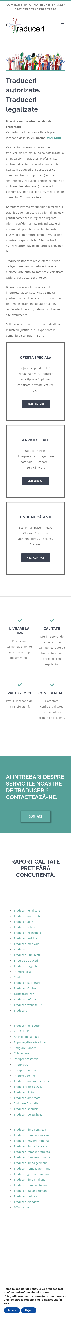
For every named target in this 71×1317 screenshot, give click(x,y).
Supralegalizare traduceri (31, 1042)
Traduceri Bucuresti (27, 955)
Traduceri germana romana (32, 1174)
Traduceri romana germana (32, 1168)
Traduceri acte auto (27, 1025)
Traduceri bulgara (26, 1196)
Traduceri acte (23, 922)
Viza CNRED (21, 1031)
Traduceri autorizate (27, 916)
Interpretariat (23, 972)
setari (7, 1303)
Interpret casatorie (26, 1059)
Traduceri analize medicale (32, 1081)
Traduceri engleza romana (31, 1141)
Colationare (21, 1053)
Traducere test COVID (28, 1087)
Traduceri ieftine (25, 999)
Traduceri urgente (26, 966)
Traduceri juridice (25, 938)
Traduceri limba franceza (30, 1146)
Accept (12, 1310)
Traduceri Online (25, 988)
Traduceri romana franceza (32, 1152)
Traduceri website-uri (28, 1005)
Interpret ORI (22, 1064)
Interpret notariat (25, 1070)
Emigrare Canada (25, 1048)
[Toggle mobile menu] (63, 22)
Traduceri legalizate (27, 910)
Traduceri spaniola (26, 1109)
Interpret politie (24, 1075)
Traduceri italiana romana (31, 1191)
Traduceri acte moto (27, 1098)
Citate (17, 977)
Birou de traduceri (26, 960)
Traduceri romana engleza (31, 1135)
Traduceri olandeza (26, 1202)
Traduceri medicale (26, 944)
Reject (29, 1310)
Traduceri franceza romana (32, 1157)
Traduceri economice (28, 933)
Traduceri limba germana (31, 1163)
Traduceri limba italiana (30, 1179)
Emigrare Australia (26, 1103)
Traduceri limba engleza (30, 1129)
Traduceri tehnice (25, 927)
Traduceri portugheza (28, 1114)
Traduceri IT (22, 949)
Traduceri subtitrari (27, 983)
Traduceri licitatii (25, 1092)
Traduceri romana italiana (31, 1185)
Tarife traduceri (24, 994)
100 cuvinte (21, 1207)
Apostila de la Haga (26, 1037)
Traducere (20, 1010)
